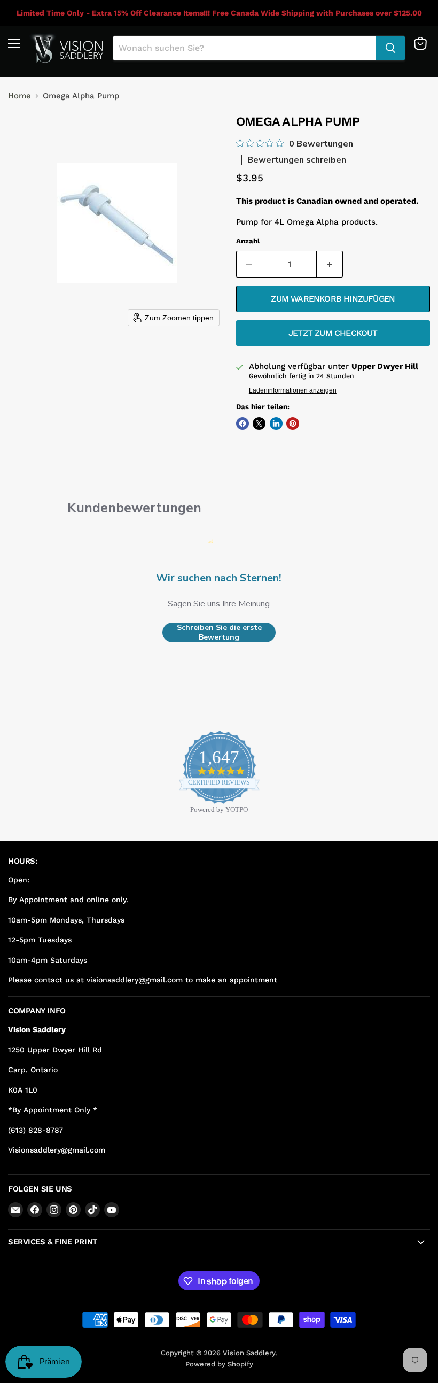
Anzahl (248, 241)
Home (19, 96)
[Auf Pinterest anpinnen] (292, 423)
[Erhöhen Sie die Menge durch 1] (330, 264)
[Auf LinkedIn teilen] (276, 423)
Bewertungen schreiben (296, 160)
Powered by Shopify (219, 1364)
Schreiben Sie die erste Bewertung (219, 632)
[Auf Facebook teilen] (242, 423)
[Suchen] (390, 48)
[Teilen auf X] (259, 423)
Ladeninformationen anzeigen (293, 390)
